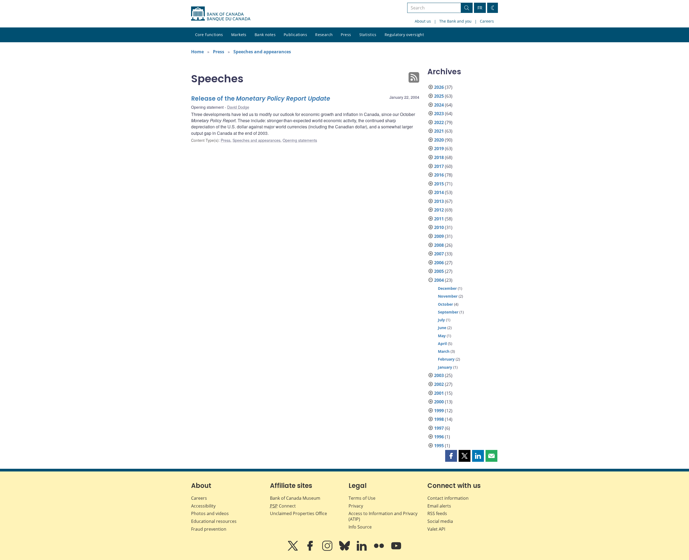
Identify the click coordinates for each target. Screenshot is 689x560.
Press (346, 34)
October (445, 304)
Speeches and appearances (262, 52)
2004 (439, 280)
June (442, 327)
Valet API (436, 529)
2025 (439, 96)
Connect (283, 506)
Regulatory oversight (404, 34)
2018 (439, 157)
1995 (439, 446)
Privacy (356, 506)
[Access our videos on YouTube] (396, 549)
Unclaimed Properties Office (298, 513)
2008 (439, 245)
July (441, 319)
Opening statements (300, 140)
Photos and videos (210, 513)
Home (197, 52)
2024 (439, 105)
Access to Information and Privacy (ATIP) (383, 516)
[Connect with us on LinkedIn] (362, 549)
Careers (487, 21)
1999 (439, 411)
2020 (439, 140)
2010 (439, 227)
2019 (439, 149)
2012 (439, 210)
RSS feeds (437, 513)
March (443, 351)
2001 (439, 393)
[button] (451, 456)
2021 (439, 131)
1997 (439, 428)
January (445, 367)
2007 (439, 254)
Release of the (260, 98)
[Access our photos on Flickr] (379, 549)
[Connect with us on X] (293, 549)
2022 (439, 122)
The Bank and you (455, 21)
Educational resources (214, 521)
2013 (439, 201)
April (442, 343)
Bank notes (265, 34)
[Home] (220, 13)
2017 (439, 166)
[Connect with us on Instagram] (327, 549)
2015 (439, 184)
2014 (439, 192)
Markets (239, 34)
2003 (439, 375)
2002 (439, 384)
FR (479, 8)
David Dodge (238, 107)
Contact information (448, 498)
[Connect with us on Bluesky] (345, 549)
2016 (439, 175)
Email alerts (439, 506)
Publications (295, 34)
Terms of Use (362, 498)
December (447, 288)
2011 (439, 219)
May (442, 335)
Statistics (368, 34)
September (448, 312)
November (448, 296)
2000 (439, 402)
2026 (439, 87)
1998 (439, 419)
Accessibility (203, 506)
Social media (440, 521)
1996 (439, 437)
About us (423, 21)
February (446, 359)
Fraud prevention (208, 529)
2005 (439, 271)
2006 (439, 263)
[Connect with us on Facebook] (310, 549)
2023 (439, 114)
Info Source (360, 527)
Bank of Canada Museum (295, 498)
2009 (439, 236)
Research (324, 34)
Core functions (209, 34)
